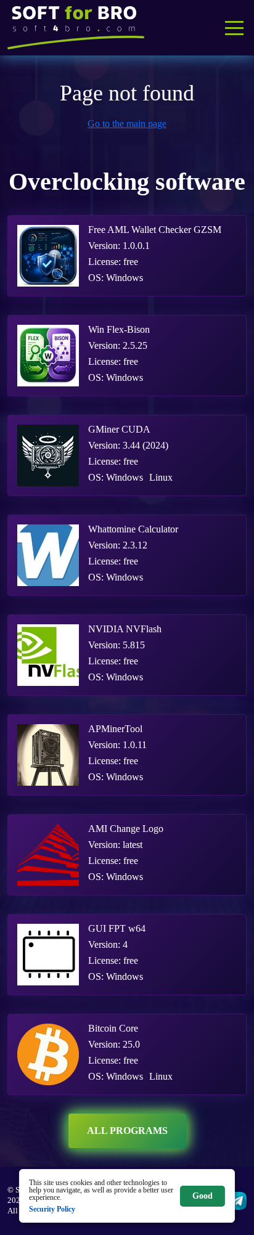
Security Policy (52, 1209)
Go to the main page (127, 123)
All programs (127, 1130)
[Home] (75, 27)
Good (202, 1195)
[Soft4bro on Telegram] (238, 1201)
